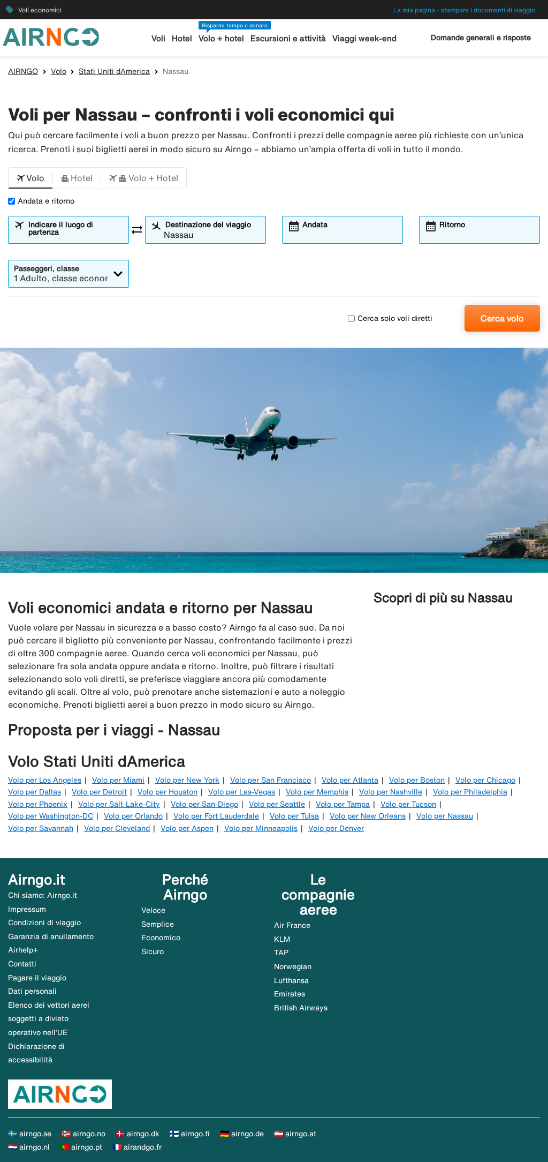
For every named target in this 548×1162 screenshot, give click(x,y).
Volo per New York (187, 780)
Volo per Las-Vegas (241, 792)
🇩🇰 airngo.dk (137, 1133)
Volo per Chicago (485, 780)
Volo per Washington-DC (50, 816)
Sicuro (152, 951)
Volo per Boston (417, 780)
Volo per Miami (118, 780)
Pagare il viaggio (37, 977)
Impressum (27, 909)
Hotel (182, 38)
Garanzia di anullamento (51, 936)
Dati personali (32, 991)
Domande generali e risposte (481, 37)
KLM (282, 939)
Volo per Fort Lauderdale (216, 816)
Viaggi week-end (364, 38)
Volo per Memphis (317, 792)
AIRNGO (23, 71)
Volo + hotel (221, 38)
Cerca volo (502, 318)
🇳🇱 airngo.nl (29, 1147)
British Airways (301, 1007)
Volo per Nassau (444, 816)
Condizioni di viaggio (44, 922)
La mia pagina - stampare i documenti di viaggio (464, 9)
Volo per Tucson (408, 804)
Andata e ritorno (46, 201)
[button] (30, 178)
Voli (158, 38)
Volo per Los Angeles (44, 780)
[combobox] (75, 234)
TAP (281, 952)
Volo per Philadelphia (470, 792)
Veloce (153, 910)
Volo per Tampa (343, 804)
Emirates (289, 994)
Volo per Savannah (40, 828)
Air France (292, 925)
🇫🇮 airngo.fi (190, 1133)
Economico (160, 937)
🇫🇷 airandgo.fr (137, 1147)
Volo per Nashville (390, 792)
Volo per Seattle (277, 804)
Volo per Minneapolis (261, 828)
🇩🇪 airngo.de (242, 1133)
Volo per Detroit (99, 792)
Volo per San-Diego (204, 804)
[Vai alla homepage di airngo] (51, 36)
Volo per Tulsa (294, 816)
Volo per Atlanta (350, 780)
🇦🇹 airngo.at (295, 1133)
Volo (58, 71)
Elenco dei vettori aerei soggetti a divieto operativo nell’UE (48, 1018)
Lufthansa (291, 980)
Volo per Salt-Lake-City (119, 804)
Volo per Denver (336, 828)
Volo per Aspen (187, 828)
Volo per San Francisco (270, 780)
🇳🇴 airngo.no (83, 1133)
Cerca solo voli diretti (394, 318)
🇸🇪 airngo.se (29, 1133)
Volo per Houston (167, 792)
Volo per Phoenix (37, 804)
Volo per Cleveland (117, 828)
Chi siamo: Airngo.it (42, 895)
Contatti (22, 964)
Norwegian (292, 966)
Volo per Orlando (133, 816)
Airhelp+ (23, 950)
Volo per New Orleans (368, 816)
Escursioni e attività (288, 38)
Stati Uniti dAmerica (114, 71)
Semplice (157, 924)
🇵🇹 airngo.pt (81, 1147)
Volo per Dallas (34, 792)
